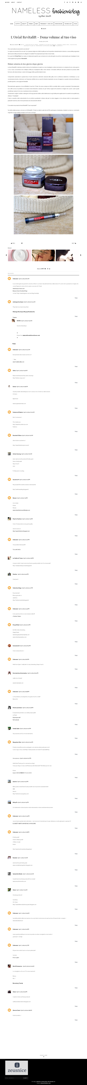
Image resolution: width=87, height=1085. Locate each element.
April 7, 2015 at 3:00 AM (28, 874)
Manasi (15, 498)
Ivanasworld (16, 646)
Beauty (24, 24)
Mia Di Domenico (17, 966)
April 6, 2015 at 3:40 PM (23, 574)
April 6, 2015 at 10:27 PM (25, 758)
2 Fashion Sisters (17, 616)
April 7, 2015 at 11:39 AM (24, 913)
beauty (22, 44)
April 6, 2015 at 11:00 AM (28, 412)
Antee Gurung (17, 454)
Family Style (16, 729)
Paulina (15, 574)
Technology (68, 24)
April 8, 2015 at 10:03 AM (28, 966)
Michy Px (15, 802)
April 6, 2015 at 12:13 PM (24, 480)
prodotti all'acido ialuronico (48, 44)
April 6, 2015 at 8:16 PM (24, 659)
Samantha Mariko (17, 874)
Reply (76, 298)
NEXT (73, 243)
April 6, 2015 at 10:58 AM (22, 387)
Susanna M (16, 480)
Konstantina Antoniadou (20, 673)
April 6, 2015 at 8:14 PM (25, 646)
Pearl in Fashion (17, 519)
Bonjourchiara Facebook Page (20, 291)
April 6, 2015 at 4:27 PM (27, 588)
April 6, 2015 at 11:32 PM (23, 802)
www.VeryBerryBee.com (18, 362)
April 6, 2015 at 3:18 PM (28, 558)
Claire (14, 890)
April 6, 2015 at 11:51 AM (26, 454)
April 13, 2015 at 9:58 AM (26, 1010)
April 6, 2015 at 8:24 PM (33, 673)
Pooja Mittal (16, 625)
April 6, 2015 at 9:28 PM (28, 708)
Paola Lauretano (17, 708)
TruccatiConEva (16, 550)
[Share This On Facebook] (43, 269)
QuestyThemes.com (45, 1083)
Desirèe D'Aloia (17, 436)
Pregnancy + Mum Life (46, 24)
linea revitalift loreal (32, 44)
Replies (15, 318)
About (13, 2)
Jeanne (15, 782)
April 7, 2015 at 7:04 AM (21, 890)
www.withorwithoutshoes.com (31, 335)
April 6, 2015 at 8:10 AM (24, 279)
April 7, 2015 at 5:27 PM (24, 945)
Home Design (58, 24)
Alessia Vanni (16, 1010)
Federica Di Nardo (18, 412)
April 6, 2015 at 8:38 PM (24, 692)
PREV (13, 243)
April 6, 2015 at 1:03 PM (22, 498)
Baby (36, 24)
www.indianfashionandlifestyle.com (21, 510)
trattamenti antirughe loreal (45, 45)
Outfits (17, 24)
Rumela (15, 858)
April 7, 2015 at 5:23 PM (24, 929)
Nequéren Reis (17, 742)
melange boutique (18, 302)
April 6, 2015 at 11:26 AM (27, 436)
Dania (14, 387)
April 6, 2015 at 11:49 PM (24, 816)
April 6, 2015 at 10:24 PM (27, 742)
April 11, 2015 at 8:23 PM (21, 992)
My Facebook (16, 720)
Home (7, 2)
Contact (19, 2)
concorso (60, 110)
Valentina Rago (17, 588)
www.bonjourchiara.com (19, 289)
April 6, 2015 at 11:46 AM (26, 321)
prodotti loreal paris (63, 44)
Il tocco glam (16, 958)
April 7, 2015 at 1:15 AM (23, 858)
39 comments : (59, 45)
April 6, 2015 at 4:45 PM (24, 609)
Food (75, 24)
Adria (14, 371)
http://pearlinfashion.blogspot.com (21, 531)
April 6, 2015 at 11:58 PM (24, 832)
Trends (31, 24)
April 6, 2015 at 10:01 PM (25, 729)
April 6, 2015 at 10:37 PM (22, 782)
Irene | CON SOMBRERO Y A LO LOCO (22, 773)
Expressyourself (16, 718)
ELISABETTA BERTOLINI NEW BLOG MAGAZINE (24, 824)
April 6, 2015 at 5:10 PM (25, 625)
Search (44, 28)
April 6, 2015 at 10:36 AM (21, 371)
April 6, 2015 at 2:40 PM (24, 540)
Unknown (15, 279)
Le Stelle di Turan (18, 558)
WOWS (19, 321)
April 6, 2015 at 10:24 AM (29, 302)
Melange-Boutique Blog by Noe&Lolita (24, 312)
